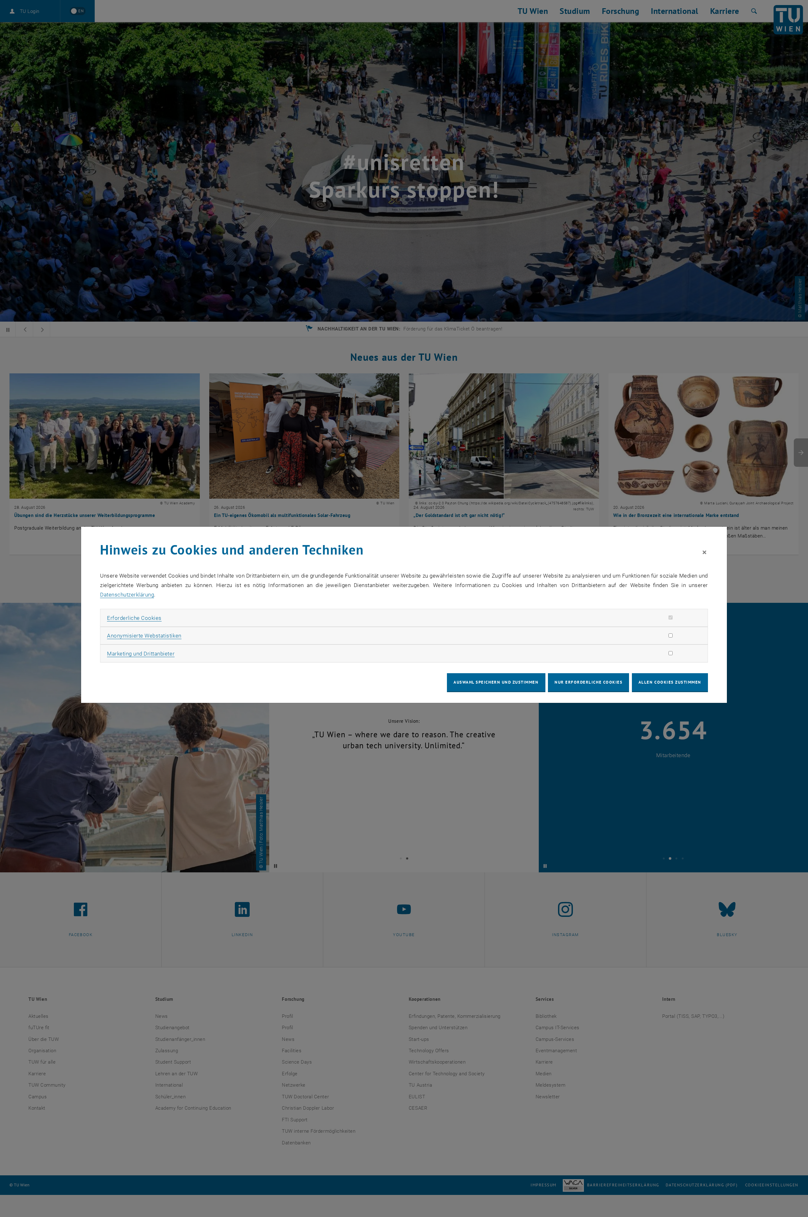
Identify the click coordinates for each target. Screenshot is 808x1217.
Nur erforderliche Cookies (588, 682)
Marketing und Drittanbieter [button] (141, 653)
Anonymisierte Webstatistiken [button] (144, 635)
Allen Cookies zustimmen (670, 682)
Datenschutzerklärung (127, 594)
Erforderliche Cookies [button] (134, 618)
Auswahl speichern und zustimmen (496, 682)
